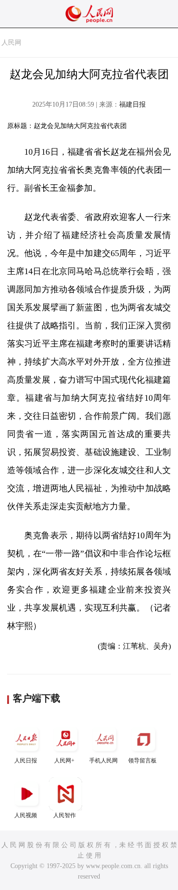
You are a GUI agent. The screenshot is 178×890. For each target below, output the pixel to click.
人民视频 (25, 815)
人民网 (11, 42)
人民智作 (64, 815)
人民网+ (64, 760)
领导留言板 (142, 760)
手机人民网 (103, 760)
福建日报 (132, 104)
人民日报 (25, 760)
